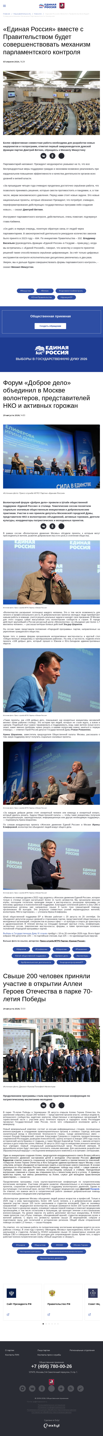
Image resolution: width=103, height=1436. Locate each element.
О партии (9, 1350)
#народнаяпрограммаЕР (71, 962)
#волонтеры (82, 956)
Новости (38, 14)
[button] (43, 1323)
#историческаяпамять (30, 1251)
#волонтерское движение (52, 1258)
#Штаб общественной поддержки (30, 956)
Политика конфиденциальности (51, 1407)
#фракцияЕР (66, 297)
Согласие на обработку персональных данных (51, 1412)
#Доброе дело (61, 956)
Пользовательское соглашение (51, 1405)
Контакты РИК (12, 1355)
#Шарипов (21, 949)
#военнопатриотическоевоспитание (66, 1251)
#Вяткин (45, 291)
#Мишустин (25, 291)
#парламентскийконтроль (71, 291)
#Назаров (20, 1245)
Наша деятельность (22, 14)
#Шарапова (61, 949)
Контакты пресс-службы (49, 1355)
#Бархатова (40, 1245)
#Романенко (81, 949)
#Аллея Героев (81, 1245)
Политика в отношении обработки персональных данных (51, 1410)
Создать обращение (50, 326)
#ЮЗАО (59, 1245)
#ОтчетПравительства (41, 297)
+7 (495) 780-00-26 (51, 1366)
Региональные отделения (82, 1350)
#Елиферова (41, 949)
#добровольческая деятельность (36, 962)
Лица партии (43, 1350)
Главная (6, 14)
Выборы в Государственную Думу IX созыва (25, 933)
